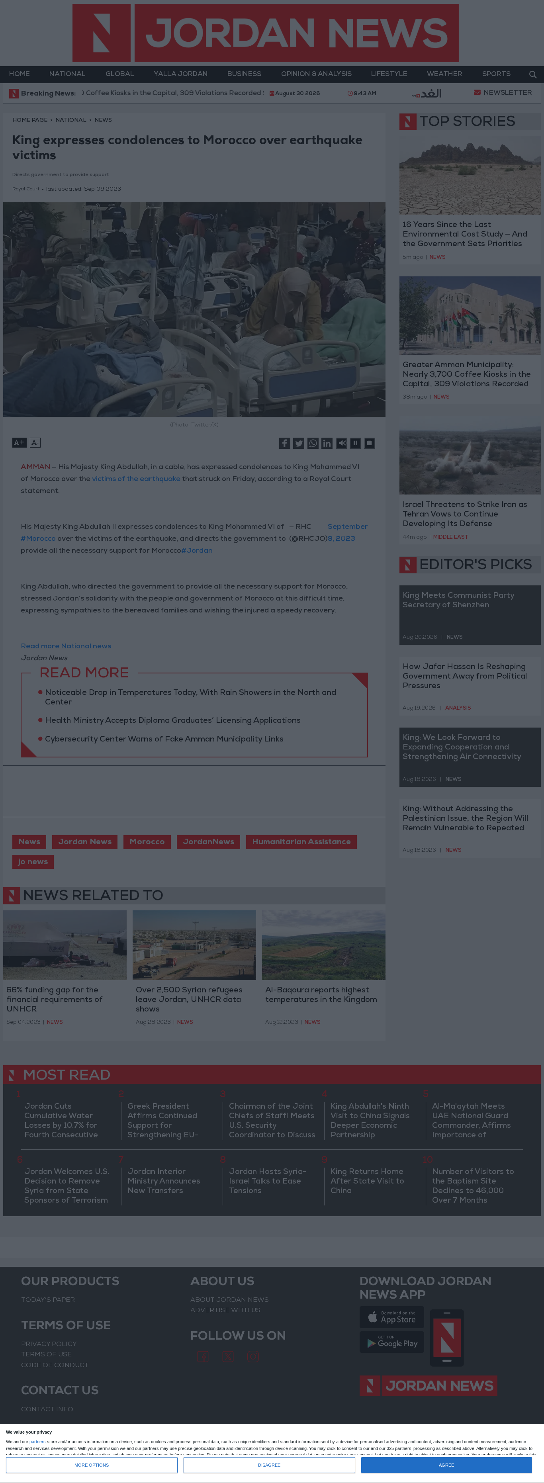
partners (37, 1442)
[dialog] (272, 1453)
